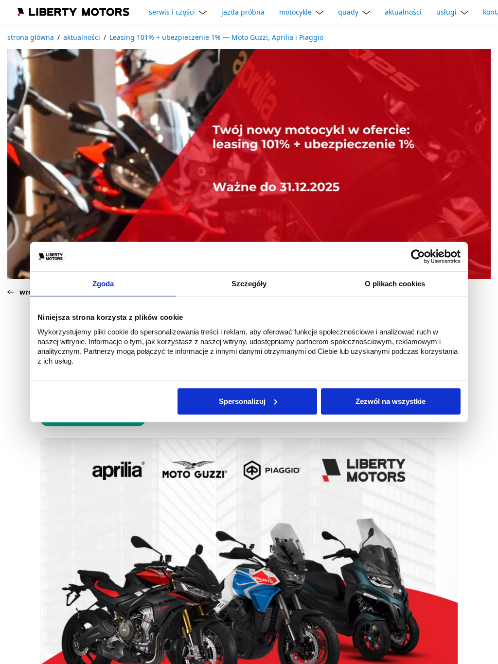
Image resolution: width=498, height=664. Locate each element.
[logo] (73, 12)
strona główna (30, 37)
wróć (27, 292)
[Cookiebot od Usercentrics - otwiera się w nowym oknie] (418, 256)
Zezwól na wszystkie (391, 401)
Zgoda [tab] (103, 284)
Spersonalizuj (242, 401)
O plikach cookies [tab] (395, 284)
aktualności (81, 37)
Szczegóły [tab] (249, 284)
